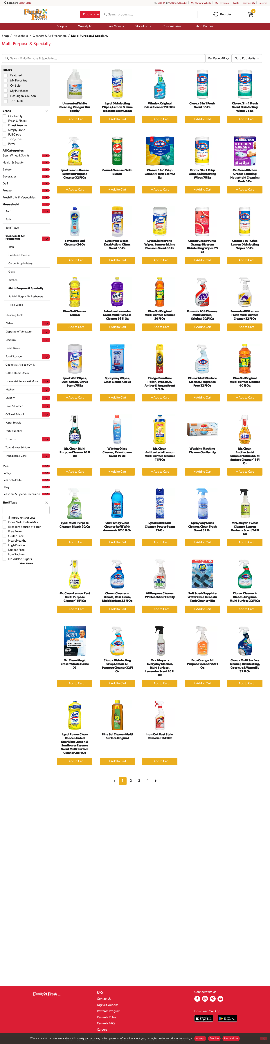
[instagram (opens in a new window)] (205, 1000)
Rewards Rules (106, 1017)
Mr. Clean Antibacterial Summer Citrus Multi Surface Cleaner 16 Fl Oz (245, 456)
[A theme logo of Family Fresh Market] (36, 14)
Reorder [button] (225, 14)
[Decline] (263, 1038)
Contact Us (249, 3)
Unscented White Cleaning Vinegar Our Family (74, 107)
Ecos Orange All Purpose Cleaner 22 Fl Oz (202, 664)
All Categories (13, 150)
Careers (263, 3)
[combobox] (90, 14)
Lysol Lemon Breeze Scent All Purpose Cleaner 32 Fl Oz (75, 174)
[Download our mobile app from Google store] (227, 1018)
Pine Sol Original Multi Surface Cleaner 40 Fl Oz (245, 382)
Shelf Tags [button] (10, 502)
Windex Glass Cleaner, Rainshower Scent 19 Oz (117, 452)
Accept (200, 1038)
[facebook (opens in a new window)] (197, 1000)
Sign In (161, 3)
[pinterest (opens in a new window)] (213, 1000)
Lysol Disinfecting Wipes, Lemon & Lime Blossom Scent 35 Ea (117, 107)
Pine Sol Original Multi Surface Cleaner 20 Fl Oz (160, 315)
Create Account (177, 3)
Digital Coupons (107, 1005)
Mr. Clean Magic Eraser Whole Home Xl (75, 664)
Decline (214, 1038)
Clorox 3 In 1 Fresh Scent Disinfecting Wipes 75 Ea (245, 107)
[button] (46, 155)
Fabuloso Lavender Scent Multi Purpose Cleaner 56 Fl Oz (117, 315)
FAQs (236, 3)
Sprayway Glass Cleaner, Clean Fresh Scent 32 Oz (202, 527)
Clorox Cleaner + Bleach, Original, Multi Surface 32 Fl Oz (245, 597)
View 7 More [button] (26, 564)
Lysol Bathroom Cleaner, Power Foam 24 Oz (160, 527)
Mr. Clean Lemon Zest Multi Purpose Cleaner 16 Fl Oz (75, 597)
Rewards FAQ (106, 1023)
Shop (5, 36)
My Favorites (222, 3)
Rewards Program (108, 1011)
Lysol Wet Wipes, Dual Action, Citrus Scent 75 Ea (75, 382)
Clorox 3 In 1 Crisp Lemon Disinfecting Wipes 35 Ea (245, 244)
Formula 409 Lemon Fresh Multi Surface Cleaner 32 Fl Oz (245, 315)
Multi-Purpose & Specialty (89, 36)
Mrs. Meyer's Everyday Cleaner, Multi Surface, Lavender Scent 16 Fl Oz (159, 668)
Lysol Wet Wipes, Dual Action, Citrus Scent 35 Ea (117, 244)
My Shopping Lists (201, 3)
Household (20, 36)
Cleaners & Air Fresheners (49, 36)
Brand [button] (7, 111)
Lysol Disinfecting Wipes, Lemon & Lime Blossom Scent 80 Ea (159, 244)
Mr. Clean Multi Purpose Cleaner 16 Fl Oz (75, 452)
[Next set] (156, 781)
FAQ (100, 992)
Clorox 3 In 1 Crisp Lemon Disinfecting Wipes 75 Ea (202, 174)
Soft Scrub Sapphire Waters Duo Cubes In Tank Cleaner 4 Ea (202, 597)
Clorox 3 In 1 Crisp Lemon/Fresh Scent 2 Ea (160, 174)
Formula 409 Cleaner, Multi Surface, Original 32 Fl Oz (202, 315)
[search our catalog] (104, 14)
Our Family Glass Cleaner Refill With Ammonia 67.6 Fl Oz (117, 527)
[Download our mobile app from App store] (204, 1018)
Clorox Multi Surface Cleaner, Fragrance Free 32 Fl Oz (202, 382)
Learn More (231, 1038)
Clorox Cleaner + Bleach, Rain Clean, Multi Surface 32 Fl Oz (117, 597)
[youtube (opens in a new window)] (220, 1000)
